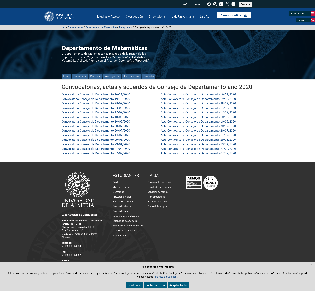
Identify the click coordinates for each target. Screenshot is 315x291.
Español (185, 4)
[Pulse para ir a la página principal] (59, 16)
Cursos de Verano (122, 211)
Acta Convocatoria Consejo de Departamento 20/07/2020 (198, 130)
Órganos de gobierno (159, 182)
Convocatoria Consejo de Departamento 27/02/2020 (96, 148)
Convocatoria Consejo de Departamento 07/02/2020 (96, 153)
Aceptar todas (178, 285)
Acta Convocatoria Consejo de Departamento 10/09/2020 (198, 117)
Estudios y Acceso (108, 16)
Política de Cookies (165, 276)
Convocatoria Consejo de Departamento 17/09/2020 (96, 112)
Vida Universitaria (183, 16)
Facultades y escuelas (159, 187)
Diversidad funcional (124, 230)
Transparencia (125, 27)
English (197, 4)
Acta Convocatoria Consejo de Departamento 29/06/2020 (198, 139)
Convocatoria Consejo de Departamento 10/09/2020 (96, 117)
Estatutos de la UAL (158, 201)
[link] (245, 4)
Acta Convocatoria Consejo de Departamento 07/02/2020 (198, 153)
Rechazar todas (155, 285)
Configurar (134, 285)
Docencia (95, 76)
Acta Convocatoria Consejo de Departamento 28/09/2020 (198, 103)
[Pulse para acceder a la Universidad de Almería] (78, 189)
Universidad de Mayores (126, 215)
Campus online (231, 15)
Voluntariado (120, 235)
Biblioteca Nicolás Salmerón (128, 225)
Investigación (134, 16)
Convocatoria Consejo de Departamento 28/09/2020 (96, 103)
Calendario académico (125, 220)
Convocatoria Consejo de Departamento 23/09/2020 (96, 108)
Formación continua (123, 201)
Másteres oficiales (122, 187)
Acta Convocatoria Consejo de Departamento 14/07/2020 (198, 135)
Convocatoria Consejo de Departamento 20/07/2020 (96, 130)
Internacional (157, 16)
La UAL (204, 16)
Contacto (148, 76)
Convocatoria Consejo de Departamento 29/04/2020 (96, 144)
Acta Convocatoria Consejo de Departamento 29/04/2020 (198, 144)
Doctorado (118, 191)
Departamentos (76, 27)
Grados (116, 182)
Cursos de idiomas (122, 206)
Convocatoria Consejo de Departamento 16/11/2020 (96, 94)
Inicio (66, 76)
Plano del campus (157, 206)
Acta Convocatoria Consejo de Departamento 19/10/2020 (198, 99)
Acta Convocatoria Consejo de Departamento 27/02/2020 (198, 148)
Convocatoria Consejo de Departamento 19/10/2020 (96, 99)
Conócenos (80, 76)
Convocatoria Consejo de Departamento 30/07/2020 (96, 126)
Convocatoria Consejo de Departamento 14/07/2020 (96, 135)
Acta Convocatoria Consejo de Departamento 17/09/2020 (198, 112)
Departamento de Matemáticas (101, 27)
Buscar (301, 19)
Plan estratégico (156, 196)
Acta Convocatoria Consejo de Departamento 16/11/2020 (198, 94)
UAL (64, 27)
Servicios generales (158, 191)
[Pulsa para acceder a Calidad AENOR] (202, 182)
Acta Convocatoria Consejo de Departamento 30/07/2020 (198, 126)
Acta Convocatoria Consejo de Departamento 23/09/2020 (198, 108)
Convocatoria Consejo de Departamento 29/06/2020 (96, 139)
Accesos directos (299, 13)
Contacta (245, 4)
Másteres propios (122, 196)
